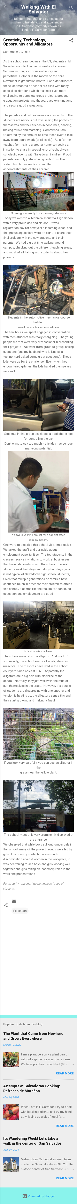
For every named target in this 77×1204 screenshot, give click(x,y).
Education (20, 911)
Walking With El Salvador (38, 9)
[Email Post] (13, 902)
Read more (65, 1073)
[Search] (71, 8)
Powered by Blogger (41, 1196)
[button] (71, 41)
